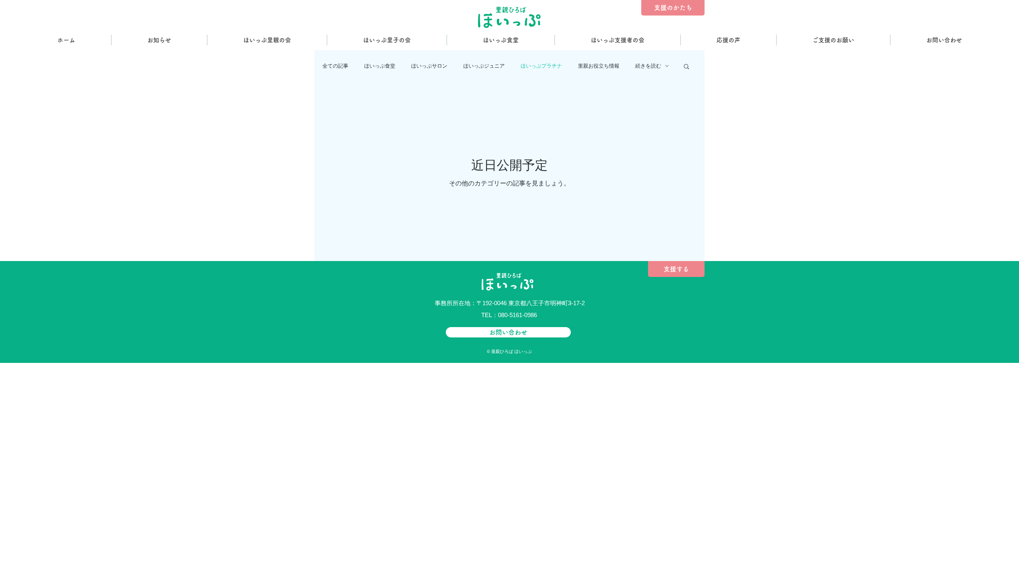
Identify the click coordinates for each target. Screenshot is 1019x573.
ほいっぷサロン (429, 66)
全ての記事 (335, 66)
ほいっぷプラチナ (541, 66)
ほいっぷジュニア (484, 66)
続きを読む (648, 66)
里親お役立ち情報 (598, 66)
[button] (686, 67)
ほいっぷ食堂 (379, 66)
